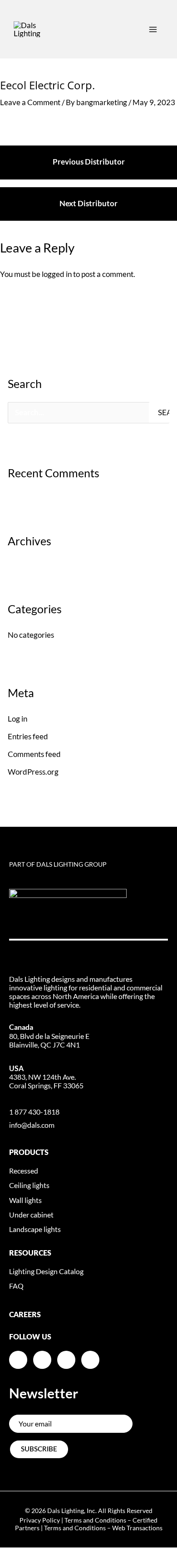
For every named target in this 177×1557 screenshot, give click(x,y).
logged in (57, 274)
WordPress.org (33, 771)
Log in (17, 718)
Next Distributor (88, 203)
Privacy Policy (40, 1520)
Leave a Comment (30, 102)
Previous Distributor (89, 161)
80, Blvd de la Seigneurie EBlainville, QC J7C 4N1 (49, 1035)
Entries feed (28, 736)
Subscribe (39, 1449)
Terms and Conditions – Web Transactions (103, 1528)
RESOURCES (30, 1253)
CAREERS (25, 1315)
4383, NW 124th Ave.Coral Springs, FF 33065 (46, 1077)
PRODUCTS (29, 1152)
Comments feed (34, 754)
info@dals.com (31, 1124)
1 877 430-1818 (34, 1111)
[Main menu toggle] (153, 29)
